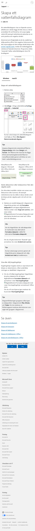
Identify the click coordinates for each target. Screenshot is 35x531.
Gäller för (5, 22)
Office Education (6, 420)
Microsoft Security (6, 440)
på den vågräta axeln (7, 47)
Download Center (6, 385)
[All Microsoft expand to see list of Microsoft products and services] (2, 2)
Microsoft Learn (5, 469)
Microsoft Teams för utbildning (9, 414)
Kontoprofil (4, 382)
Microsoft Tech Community (8, 475)
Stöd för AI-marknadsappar (8, 472)
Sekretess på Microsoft (7, 504)
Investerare (4, 507)
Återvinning (4, 396)
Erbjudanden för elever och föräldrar (10, 425)
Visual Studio (5, 486)
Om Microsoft (5, 498)
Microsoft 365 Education (7, 417)
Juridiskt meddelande (22, 522)
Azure (3, 443)
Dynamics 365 (5, 446)
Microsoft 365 (5, 367)
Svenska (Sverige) (9, 512)
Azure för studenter (6, 428)
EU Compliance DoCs (23, 525)
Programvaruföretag (6, 483)
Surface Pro (4, 356)
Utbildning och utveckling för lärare (10, 422)
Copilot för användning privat (8, 364)
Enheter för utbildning (7, 411)
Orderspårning (5, 393)
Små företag (5, 457)
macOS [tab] (14, 78)
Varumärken (5, 525)
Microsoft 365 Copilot (7, 452)
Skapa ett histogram (7, 326)
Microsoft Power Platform (8, 481)
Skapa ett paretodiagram (9, 323)
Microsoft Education (6, 408)
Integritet (14, 522)
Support (4, 6)
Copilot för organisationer (8, 361)
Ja (12, 346)
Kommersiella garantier (7, 399)
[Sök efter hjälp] (6, 2)
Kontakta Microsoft (6, 522)
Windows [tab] (6, 78)
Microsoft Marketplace (7, 478)
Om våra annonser (13, 525)
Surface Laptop (5, 358)
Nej (22, 346)
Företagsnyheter (6, 501)
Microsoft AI (5, 437)
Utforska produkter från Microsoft (9, 370)
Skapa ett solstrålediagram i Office (12, 338)
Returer (4, 390)
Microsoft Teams (6, 454)
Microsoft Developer (6, 466)
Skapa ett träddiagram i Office (10, 334)
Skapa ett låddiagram (8, 330)
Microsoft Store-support (7, 388)
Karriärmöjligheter (6, 495)
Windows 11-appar (6, 373)
